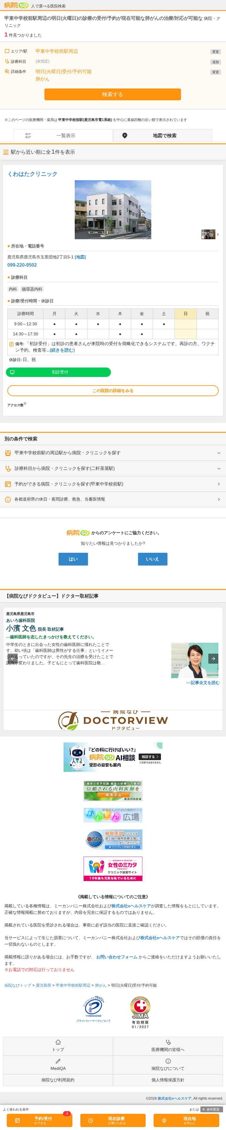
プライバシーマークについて (93, 1020)
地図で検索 (165, 135)
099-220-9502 (22, 265)
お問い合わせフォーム (116, 956)
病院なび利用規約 (57, 1079)
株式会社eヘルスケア (131, 905)
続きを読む (62, 350)
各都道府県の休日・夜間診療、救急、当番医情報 (59, 499)
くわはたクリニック (32, 174)
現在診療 (116, 1118)
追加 (215, 62)
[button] (13, 659)
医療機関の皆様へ (168, 1049)
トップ (58, 1049)
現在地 (190, 1118)
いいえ (152, 559)
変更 (215, 51)
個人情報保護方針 (168, 1079)
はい (73, 559)
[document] (113, 287)
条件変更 (213, 1109)
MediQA (58, 1068)
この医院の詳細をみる (113, 390)
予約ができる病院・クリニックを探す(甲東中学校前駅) (68, 483)
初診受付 (60, 372)
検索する (112, 94)
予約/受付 (43, 1118)
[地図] (80, 257)
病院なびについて (168, 1068)
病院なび (16, 5)
